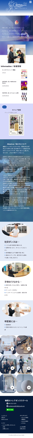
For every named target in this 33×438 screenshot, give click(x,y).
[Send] (12, 349)
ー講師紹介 (23, 419)
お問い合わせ (22, 428)
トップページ (4, 415)
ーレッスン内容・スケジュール (8, 424)
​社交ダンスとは (4, 419)
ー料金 (3, 426)
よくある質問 (22, 426)
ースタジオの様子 (24, 421)
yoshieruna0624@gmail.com (16, 406)
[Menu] (30, 2)
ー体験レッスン (5, 428)
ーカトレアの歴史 (24, 417)
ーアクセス (23, 423)
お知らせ (3, 417)
